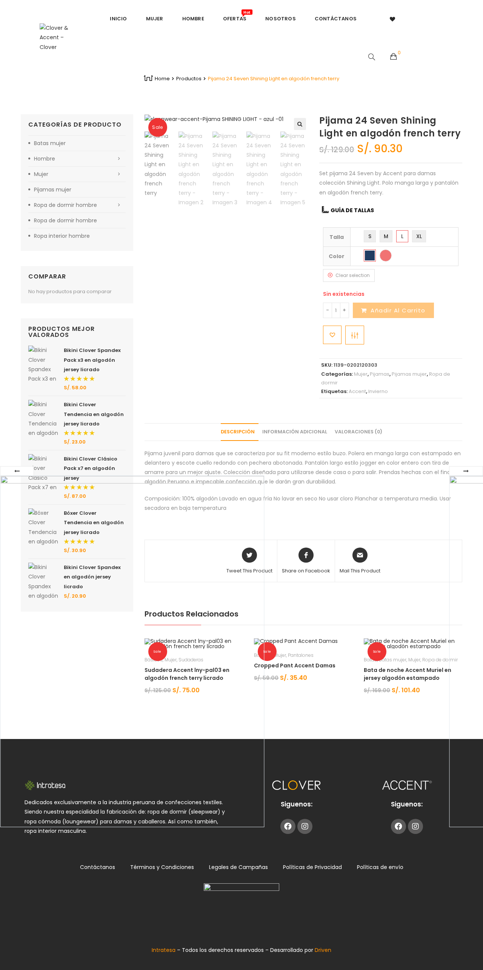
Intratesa (164, 950)
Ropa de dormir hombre (65, 205)
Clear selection (352, 275)
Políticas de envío (380, 867)
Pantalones (301, 655)
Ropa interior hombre (62, 236)
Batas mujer (392, 659)
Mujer (361, 374)
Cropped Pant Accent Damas (294, 665)
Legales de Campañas (238, 867)
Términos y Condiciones (162, 867)
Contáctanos (97, 867)
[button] (300, 124)
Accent (357, 391)
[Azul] (370, 255)
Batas (370, 659)
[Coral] (386, 255)
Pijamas (379, 374)
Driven (323, 950)
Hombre (44, 158)
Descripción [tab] (238, 431)
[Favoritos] (392, 19)
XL (419, 236)
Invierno (378, 391)
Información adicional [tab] (294, 431)
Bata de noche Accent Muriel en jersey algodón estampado (407, 674)
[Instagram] (304, 826)
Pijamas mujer (409, 374)
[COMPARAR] (354, 335)
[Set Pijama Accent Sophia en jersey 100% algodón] (132, 651)
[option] (160, 165)
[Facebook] (287, 826)
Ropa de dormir (440, 659)
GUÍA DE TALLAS (352, 210)
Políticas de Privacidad (312, 867)
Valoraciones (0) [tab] (358, 431)
